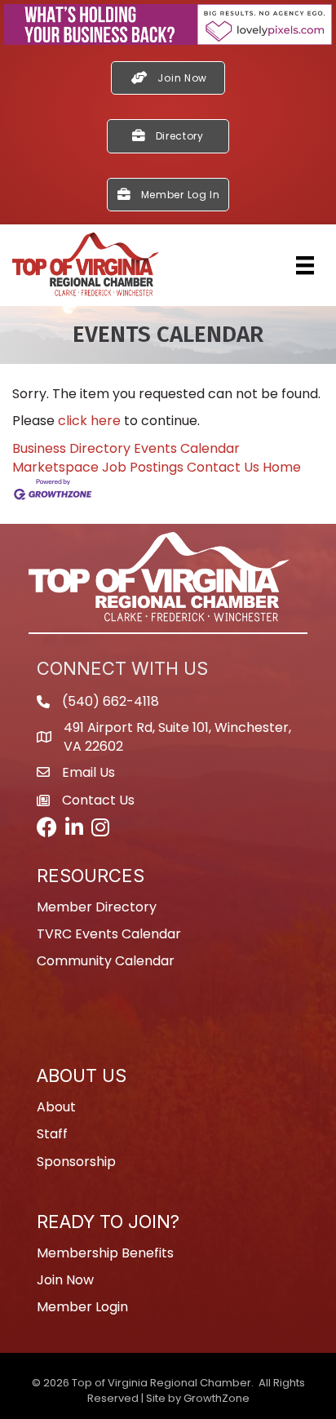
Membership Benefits (105, 1253)
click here (89, 420)
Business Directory (71, 448)
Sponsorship (76, 1161)
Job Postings (142, 467)
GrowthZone (216, 1398)
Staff (52, 1133)
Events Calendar (187, 448)
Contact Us (223, 467)
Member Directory (97, 907)
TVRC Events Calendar (109, 934)
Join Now (65, 1279)
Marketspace (55, 467)
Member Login (82, 1306)
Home (282, 467)
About (56, 1107)
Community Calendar (106, 960)
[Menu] (305, 265)
